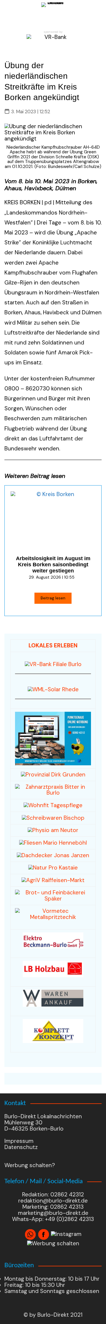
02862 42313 (66, 1206)
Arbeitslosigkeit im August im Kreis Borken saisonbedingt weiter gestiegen (53, 564)
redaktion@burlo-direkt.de (53, 1200)
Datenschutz (21, 1147)
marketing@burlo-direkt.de (53, 1213)
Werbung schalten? (29, 1165)
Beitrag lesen (53, 598)
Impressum (19, 1141)
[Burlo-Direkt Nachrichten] (53, 14)
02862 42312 (67, 1194)
